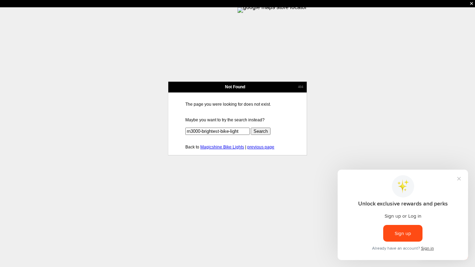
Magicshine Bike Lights (222, 147)
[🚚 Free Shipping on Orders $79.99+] (237, 3)
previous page (260, 147)
